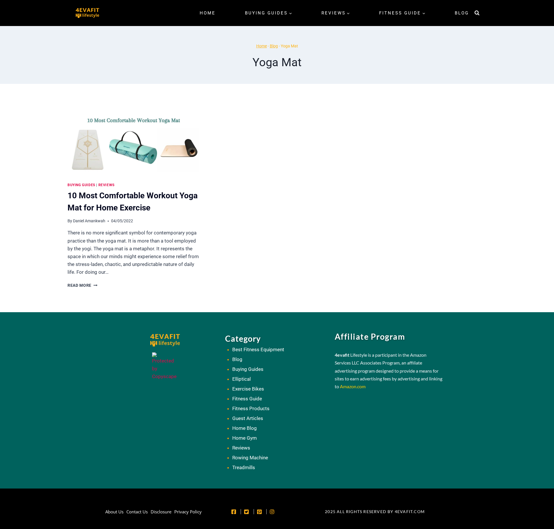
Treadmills (243, 467)
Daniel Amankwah (89, 221)
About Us (114, 512)
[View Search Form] (477, 13)
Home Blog (244, 428)
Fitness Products (250, 408)
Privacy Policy (188, 512)
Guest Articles (247, 418)
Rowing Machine (250, 457)
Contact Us (137, 512)
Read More (83, 285)
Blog (462, 13)
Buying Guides (81, 185)
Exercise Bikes (248, 389)
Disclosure (161, 512)
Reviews (106, 185)
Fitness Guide (247, 399)
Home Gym (244, 438)
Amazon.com (353, 386)
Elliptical (241, 379)
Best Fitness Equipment (258, 349)
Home (208, 13)
